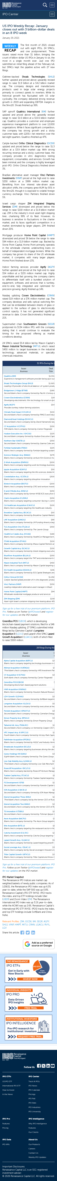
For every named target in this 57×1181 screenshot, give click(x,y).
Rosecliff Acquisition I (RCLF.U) (17, 768)
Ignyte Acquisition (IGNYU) (15, 469)
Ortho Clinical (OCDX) (13, 577)
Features (6, 1123)
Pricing (5, 1128)
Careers (31, 1149)
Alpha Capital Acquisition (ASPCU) (18, 661)
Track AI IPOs (34, 1081)
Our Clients (33, 1132)
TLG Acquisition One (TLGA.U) (17, 527)
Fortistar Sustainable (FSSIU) (15, 448)
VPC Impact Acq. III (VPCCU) (16, 732)
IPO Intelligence (36, 1119)
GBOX (22, 621)
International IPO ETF (11, 1086)
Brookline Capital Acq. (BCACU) (17, 512)
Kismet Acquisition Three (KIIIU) (17, 797)
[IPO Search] (45, 5)
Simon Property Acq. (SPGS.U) (16, 718)
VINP (19, 178)
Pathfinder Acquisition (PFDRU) (17, 740)
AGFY (51, 267)
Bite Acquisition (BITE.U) (14, 826)
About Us (33, 1139)
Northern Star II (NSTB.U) (14, 441)
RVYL (47, 924)
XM (43, 111)
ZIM (15, 206)
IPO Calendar (34, 1090)
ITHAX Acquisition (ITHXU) (15, 541)
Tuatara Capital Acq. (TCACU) (16, 775)
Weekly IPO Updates (37, 1157)
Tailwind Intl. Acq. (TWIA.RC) (16, 725)
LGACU (28, 637)
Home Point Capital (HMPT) (15, 591)
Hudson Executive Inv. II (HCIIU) (17, 434)
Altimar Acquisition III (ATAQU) (16, 668)
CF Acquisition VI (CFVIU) (14, 675)
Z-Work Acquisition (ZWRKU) (16, 462)
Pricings (31, 1094)
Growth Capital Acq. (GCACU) (16, 548)
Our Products (34, 1144)
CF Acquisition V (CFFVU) (14, 426)
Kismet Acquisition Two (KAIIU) (17, 804)
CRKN (51, 295)
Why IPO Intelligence (37, 1123)
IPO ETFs (6, 1076)
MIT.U (37, 346)
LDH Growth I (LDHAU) (13, 696)
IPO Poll (31, 1098)
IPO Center (33, 1076)
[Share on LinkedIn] (33, 933)
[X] (43, 1065)
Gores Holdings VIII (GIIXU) (15, 754)
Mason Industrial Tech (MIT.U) (16, 563)
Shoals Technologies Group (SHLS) (18, 383)
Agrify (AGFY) (9, 405)
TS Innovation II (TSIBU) (14, 811)
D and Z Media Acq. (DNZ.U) (16, 491)
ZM (29, 899)
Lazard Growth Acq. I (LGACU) (16, 840)
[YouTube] (53, 1065)
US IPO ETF (7, 1081)
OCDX (51, 143)
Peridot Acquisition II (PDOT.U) (17, 711)
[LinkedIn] (48, 1065)
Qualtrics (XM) (10, 376)
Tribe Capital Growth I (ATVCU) (17, 854)
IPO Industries (34, 1107)
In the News (7, 1094)
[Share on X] (28, 933)
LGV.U (20, 634)
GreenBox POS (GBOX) (14, 682)
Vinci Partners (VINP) (12, 584)
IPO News (32, 1086)
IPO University (34, 1111)
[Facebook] (39, 1065)
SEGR (51, 324)
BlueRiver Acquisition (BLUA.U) (17, 555)
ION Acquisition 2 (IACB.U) (15, 790)
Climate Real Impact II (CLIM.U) (17, 412)
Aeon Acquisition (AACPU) (15, 818)
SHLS (51, 76)
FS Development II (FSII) (14, 782)
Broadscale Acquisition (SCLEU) (17, 747)
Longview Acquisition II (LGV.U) (17, 704)
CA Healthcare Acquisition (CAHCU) (19, 505)
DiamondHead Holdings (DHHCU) (18, 419)
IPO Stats (32, 1103)
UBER (6, 899)
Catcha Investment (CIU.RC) (16, 833)
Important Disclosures (13, 1166)
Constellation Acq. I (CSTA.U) (16, 476)
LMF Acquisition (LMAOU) (14, 520)
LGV (4, 928)
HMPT (51, 235)
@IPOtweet (34, 611)
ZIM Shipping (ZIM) (12, 599)
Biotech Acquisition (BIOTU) (16, 484)
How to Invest (8, 1090)
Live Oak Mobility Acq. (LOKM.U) (18, 761)
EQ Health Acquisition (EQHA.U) (17, 570)
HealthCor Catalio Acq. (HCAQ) (17, 534)
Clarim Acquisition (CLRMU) (16, 498)
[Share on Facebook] (22, 933)
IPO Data (6, 1139)
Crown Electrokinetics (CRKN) (17, 398)
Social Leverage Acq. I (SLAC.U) (17, 847)
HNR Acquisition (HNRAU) (15, 689)
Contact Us (33, 1153)
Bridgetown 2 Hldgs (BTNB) (16, 390)
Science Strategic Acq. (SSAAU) (17, 455)
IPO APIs (6, 1144)
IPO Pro (6, 1119)
